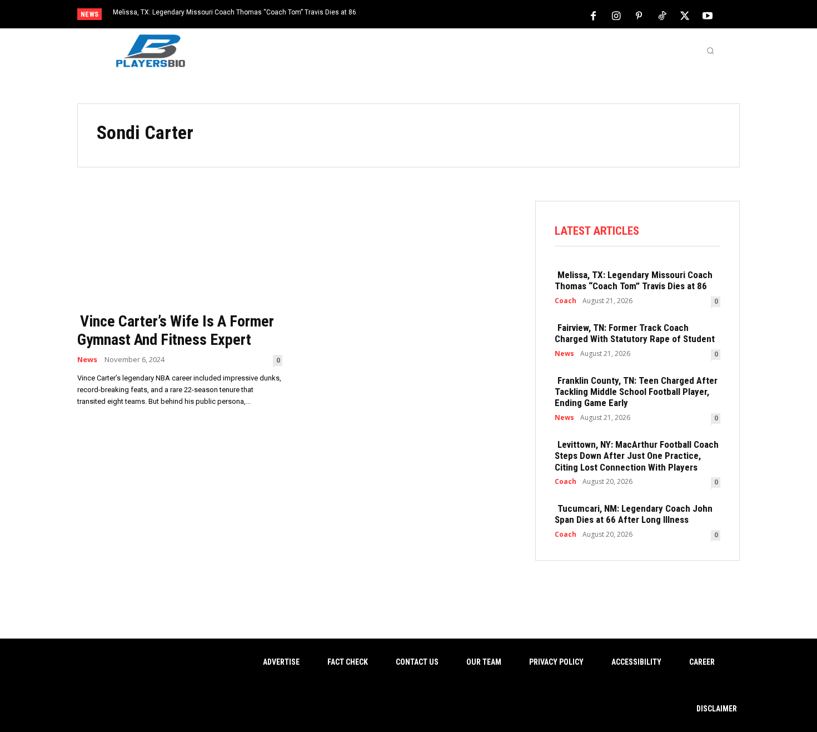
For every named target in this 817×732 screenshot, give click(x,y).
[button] (710, 50)
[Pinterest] (639, 15)
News (87, 359)
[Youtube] (708, 15)
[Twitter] (685, 15)
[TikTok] (662, 15)
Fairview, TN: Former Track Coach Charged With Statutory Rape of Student (635, 333)
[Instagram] (616, 15)
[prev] (428, 15)
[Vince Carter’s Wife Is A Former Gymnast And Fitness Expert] (179, 253)
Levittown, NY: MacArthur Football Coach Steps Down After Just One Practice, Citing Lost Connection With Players (637, 456)
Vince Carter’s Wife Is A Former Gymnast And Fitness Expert (175, 330)
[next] (445, 15)
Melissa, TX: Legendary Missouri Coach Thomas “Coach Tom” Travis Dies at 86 (234, 12)
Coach (565, 301)
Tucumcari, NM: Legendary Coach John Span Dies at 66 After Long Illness (634, 514)
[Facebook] (594, 15)
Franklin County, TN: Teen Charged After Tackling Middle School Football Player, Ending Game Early (636, 392)
